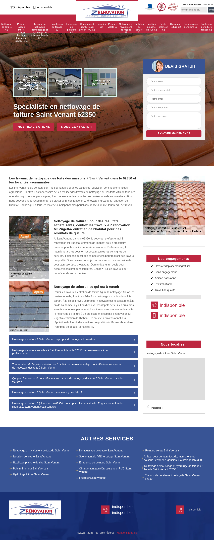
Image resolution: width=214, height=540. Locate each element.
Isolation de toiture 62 (139, 28)
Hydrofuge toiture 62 (175, 25)
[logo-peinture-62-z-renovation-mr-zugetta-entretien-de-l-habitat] (107, 10)
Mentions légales (127, 532)
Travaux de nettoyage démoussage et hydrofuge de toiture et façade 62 (39, 31)
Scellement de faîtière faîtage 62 (206, 27)
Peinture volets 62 (112, 25)
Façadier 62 (101, 25)
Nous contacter (76, 126)
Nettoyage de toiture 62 (6, 27)
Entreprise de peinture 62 (71, 28)
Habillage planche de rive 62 (151, 27)
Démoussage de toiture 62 (191, 25)
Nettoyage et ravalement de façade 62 (126, 28)
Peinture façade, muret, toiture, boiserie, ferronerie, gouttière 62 (21, 32)
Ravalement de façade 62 (57, 27)
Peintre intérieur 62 (163, 27)
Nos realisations (34, 126)
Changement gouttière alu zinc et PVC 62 (87, 27)
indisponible (22, 7)
